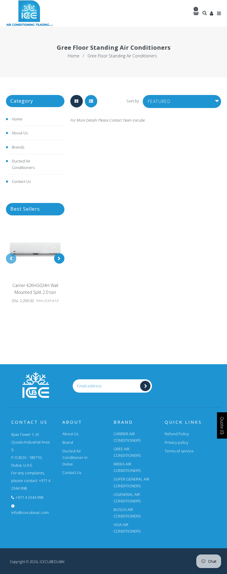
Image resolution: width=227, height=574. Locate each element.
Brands (18, 147)
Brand (67, 442)
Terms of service (179, 451)
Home (74, 56)
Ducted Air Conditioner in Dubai (74, 457)
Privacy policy (176, 442)
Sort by (133, 101)
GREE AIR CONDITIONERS (127, 452)
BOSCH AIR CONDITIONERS (127, 513)
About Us (20, 133)
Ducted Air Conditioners (23, 164)
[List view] (91, 101)
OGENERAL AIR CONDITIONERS (127, 498)
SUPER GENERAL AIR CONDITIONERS (131, 482)
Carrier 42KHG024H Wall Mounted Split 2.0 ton (35, 289)
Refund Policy (177, 433)
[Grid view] (76, 101)
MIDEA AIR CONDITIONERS (127, 467)
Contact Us (21, 181)
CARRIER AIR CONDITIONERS (127, 437)
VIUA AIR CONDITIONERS (127, 528)
